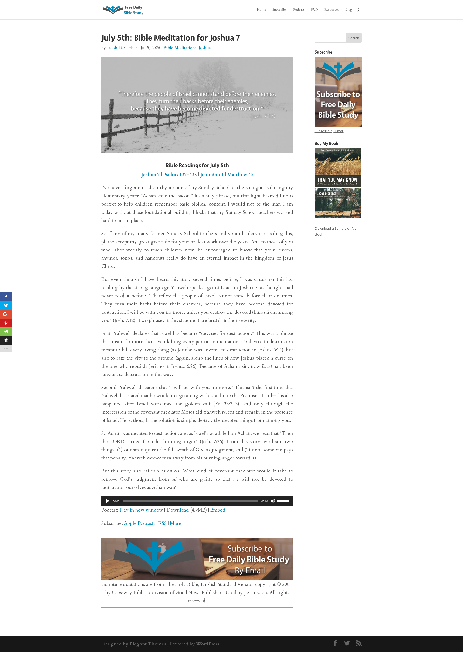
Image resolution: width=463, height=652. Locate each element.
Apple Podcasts (139, 523)
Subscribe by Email (329, 131)
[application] (197, 501)
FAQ (314, 10)
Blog (349, 10)
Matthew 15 (240, 174)
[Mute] (273, 501)
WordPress (208, 644)
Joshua (205, 48)
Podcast (298, 10)
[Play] (107, 501)
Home (261, 10)
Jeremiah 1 (212, 174)
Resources (331, 10)
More (175, 523)
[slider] (284, 500)
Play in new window (141, 510)
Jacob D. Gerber (122, 48)
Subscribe (279, 10)
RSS (162, 523)
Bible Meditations (179, 48)
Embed (217, 510)
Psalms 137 (175, 174)
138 (193, 174)
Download (177, 510)
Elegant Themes (147, 644)
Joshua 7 (150, 174)
